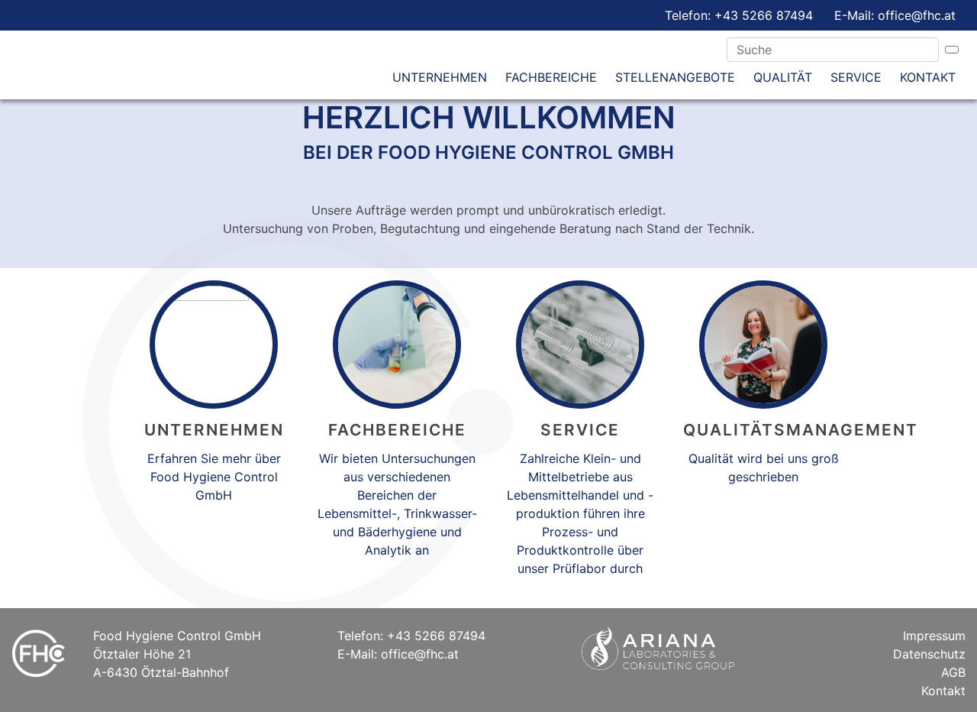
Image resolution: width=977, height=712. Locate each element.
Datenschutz (929, 654)
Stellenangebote (675, 77)
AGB (953, 672)
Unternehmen (439, 77)
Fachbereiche (551, 77)
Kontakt (928, 77)
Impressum (934, 635)
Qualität (782, 77)
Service (856, 77)
